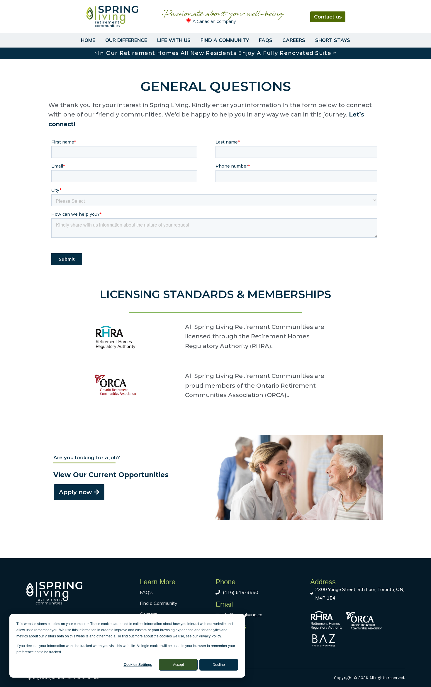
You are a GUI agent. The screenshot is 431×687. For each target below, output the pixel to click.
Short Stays (332, 40)
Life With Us (174, 40)
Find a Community (225, 40)
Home (88, 40)
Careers (293, 40)
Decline (219, 665)
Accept (178, 665)
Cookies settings (138, 665)
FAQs (265, 40)
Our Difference (126, 40)
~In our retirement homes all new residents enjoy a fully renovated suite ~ (215, 53)
